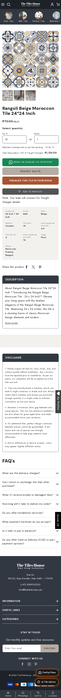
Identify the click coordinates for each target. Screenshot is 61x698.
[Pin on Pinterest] (40, 267)
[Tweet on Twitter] (33, 267)
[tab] (14, 280)
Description (14, 279)
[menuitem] (8, 17)
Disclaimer (13, 357)
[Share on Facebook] (26, 267)
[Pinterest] (36, 664)
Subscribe (49, 648)
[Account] (52, 4)
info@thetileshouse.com (30, 589)
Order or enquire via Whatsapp (32, 162)
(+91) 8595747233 (30, 584)
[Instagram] (29, 664)
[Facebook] (22, 664)
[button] (3, 4)
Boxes (36, 133)
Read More (11, 323)
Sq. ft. (5, 133)
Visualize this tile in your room (30, 180)
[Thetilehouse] (30, 4)
